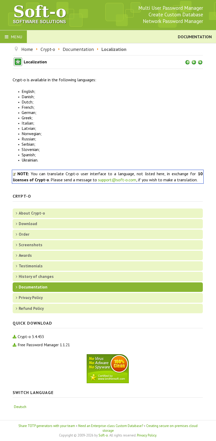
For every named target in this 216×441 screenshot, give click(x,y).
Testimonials (31, 265)
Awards (25, 255)
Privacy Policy (31, 297)
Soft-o (103, 435)
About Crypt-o (32, 213)
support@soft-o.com (117, 179)
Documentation (33, 287)
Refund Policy (31, 308)
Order (24, 234)
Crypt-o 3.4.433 (31, 336)
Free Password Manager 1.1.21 (44, 344)
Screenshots (30, 244)
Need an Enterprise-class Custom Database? (110, 426)
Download (28, 223)
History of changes (36, 276)
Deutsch (20, 406)
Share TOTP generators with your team (46, 426)
